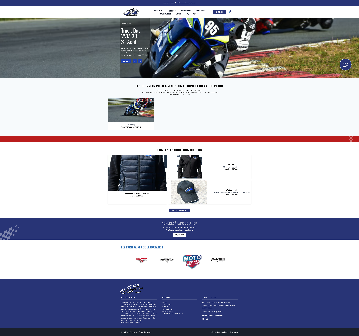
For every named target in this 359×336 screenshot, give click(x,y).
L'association (158, 11)
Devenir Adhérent (166, 14)
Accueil (164, 302)
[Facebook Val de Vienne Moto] (207, 319)
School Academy (185, 11)
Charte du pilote (167, 311)
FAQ (188, 14)
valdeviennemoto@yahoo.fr (212, 315)
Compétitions (200, 11)
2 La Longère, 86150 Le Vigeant (217, 302)
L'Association (166, 304)
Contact (196, 14)
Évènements (172, 11)
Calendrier (219, 12)
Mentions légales (167, 309)
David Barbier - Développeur (229, 332)
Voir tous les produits (179, 210)
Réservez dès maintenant (187, 3)
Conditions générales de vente (172, 313)
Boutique (179, 14)
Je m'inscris (133, 56)
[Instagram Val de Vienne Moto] (203, 319)
